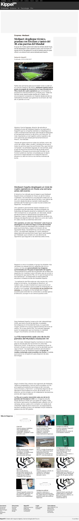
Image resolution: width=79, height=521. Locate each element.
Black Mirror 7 (15, 0)
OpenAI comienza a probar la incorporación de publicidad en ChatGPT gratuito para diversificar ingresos (45, 494)
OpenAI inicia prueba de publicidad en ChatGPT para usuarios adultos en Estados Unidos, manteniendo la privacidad (64, 495)
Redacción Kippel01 (20, 57)
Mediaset (25, 35)
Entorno (13, 8)
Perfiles (14, 507)
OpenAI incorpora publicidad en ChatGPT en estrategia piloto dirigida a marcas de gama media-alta (65, 473)
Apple (36, 0)
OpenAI (58, 469)
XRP (22, 0)
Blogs (13, 511)
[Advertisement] (39, 22)
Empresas (5, 8)
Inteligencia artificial (42, 426)
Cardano (26, 0)
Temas (14, 508)
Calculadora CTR (52, 507)
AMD (41, 0)
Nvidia (8, 0)
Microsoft (19, 469)
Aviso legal (39, 507)
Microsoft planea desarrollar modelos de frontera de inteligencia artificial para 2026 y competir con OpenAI (24, 473)
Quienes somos (28, 507)
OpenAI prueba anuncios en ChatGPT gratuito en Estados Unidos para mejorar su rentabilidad (25, 494)
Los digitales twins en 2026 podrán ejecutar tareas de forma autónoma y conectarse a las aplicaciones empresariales (64, 453)
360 (1, 513)
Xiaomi (32, 0)
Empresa (17, 35)
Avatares (2, 512)
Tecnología (25, 8)
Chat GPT (19, 426)
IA (18, 8)
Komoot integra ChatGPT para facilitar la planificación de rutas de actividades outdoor (64, 430)
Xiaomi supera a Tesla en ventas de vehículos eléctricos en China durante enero (44, 473)
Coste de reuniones (50, 512)
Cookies (38, 508)
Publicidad (27, 510)
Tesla (18, 448)
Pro (31, 8)
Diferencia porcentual (50, 509)
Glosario (14, 510)
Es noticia (3, 0)
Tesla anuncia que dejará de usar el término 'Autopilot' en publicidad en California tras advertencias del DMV (25, 452)
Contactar (27, 511)
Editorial (26, 508)
